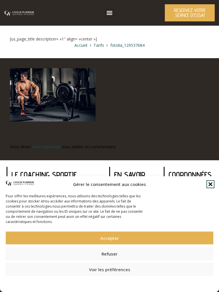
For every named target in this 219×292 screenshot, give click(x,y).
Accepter (109, 238)
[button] (210, 184)
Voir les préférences (109, 269)
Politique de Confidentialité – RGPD (78, 282)
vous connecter (46, 146)
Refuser (109, 254)
